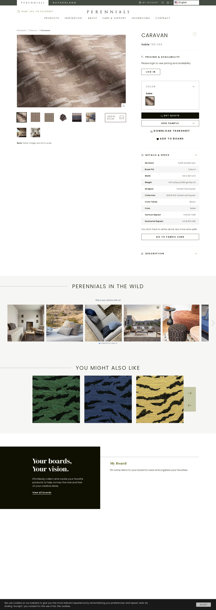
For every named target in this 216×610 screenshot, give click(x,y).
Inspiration (74, 18)
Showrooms (141, 18)
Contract (163, 18)
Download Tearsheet (171, 131)
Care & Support (114, 18)
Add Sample (170, 123)
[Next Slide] (190, 393)
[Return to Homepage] (108, 11)
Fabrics (33, 30)
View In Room (111, 117)
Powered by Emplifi (108, 343)
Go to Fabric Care (170, 236)
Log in (151, 71)
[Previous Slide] (190, 405)
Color (151, 86)
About (93, 18)
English (182, 2)
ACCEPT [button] (203, 604)
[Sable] (150, 101)
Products (52, 18)
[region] (108, 399)
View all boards (41, 492)
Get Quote (171, 115)
